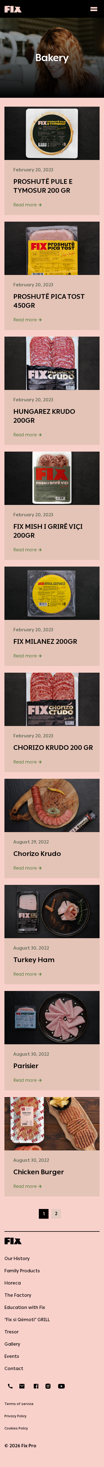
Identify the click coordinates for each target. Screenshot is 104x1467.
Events (11, 1356)
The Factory (17, 1295)
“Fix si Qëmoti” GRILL (27, 1319)
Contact (13, 1368)
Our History (17, 1258)
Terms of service (19, 1404)
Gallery (12, 1344)
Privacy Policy (15, 1416)
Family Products (22, 1270)
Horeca (12, 1283)
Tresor (11, 1332)
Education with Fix (24, 1307)
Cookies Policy (16, 1428)
